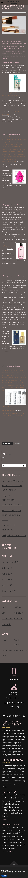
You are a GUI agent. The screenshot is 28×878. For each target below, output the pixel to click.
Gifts (4, 612)
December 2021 (10, 562)
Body (4, 606)
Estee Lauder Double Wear (6, 336)
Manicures (7, 618)
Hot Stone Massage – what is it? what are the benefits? (13, 485)
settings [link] (16, 873)
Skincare (18, 618)
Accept (4, 875)
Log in (5, 640)
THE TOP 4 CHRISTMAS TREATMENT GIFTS (12, 500)
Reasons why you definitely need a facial (11, 515)
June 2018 (7, 573)
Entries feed (17, 642)
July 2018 (7, 567)
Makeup (18, 443)
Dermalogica (18, 410)
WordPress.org (20, 650)
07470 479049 (14, 680)
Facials (17, 606)
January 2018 (9, 591)
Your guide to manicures (9, 527)
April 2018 (7, 585)
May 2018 (7, 579)
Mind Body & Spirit (14, 2)
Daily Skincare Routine (14, 535)
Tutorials (6, 624)
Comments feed (8, 652)
